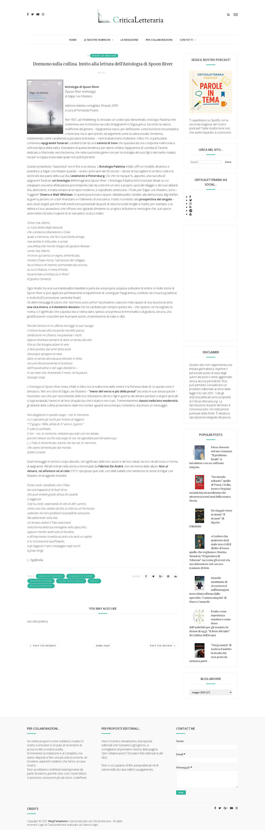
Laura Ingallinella (71, 581)
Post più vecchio (161, 645)
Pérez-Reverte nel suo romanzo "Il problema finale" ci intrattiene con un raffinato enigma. (210, 457)
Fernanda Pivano (41, 581)
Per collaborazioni (159, 39)
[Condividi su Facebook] (146, 576)
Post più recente (44, 645)
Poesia (94, 581)
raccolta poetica (41, 586)
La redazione (129, 39)
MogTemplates (58, 821)
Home (73, 39)
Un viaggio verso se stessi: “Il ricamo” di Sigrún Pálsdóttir (210, 518)
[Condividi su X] (153, 576)
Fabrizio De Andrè (80, 576)
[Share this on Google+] (161, 576)
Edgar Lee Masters (104, 55)
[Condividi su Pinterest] (168, 576)
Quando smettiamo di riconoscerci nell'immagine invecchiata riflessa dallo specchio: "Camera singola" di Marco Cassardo (209, 589)
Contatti (186, 39)
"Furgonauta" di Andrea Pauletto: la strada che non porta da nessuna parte (210, 653)
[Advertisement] (210, 283)
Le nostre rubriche (97, 39)
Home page (103, 645)
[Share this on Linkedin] (175, 576)
